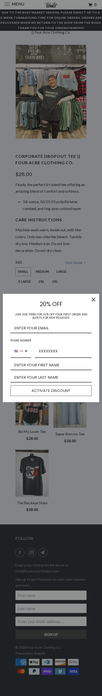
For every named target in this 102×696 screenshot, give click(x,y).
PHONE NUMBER (20, 340)
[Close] (93, 299)
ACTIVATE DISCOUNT (51, 390)
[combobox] (20, 351)
